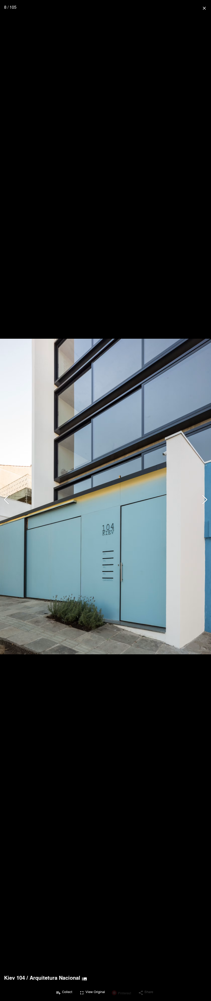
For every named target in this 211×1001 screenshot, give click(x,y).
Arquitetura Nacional (55, 977)
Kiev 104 (14, 977)
